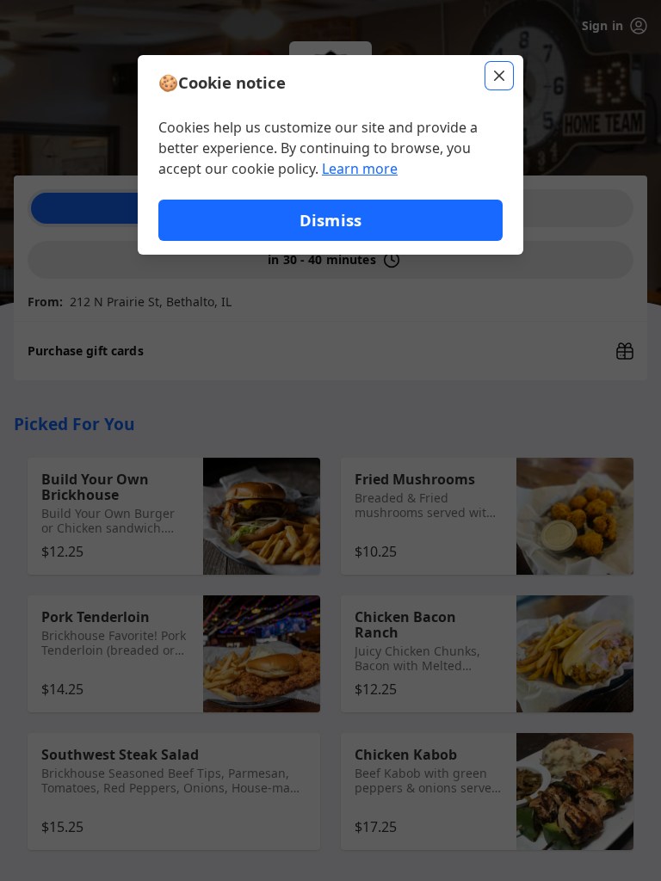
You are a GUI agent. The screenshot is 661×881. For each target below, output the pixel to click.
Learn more (360, 168)
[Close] (499, 75)
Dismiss (330, 220)
